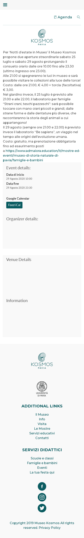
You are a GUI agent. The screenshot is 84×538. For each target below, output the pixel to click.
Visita (42, 424)
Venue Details (18, 259)
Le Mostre (42, 428)
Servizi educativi (42, 433)
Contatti (42, 438)
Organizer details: (22, 219)
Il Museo (42, 414)
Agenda (65, 17)
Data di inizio (15, 174)
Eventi (42, 468)
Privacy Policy (50, 528)
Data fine (12, 183)
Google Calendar (17, 198)
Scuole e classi (42, 458)
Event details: (18, 168)
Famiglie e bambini (42, 463)
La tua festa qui (42, 472)
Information (17, 300)
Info (42, 419)
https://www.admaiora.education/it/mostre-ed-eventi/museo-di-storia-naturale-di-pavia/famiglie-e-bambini (41, 155)
